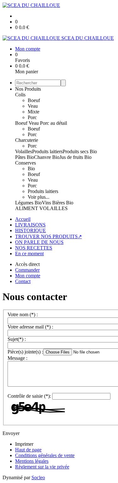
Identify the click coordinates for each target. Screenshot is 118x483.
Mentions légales (31, 461)
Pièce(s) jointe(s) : (25, 351)
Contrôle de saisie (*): (29, 396)
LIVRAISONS (30, 224)
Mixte (33, 111)
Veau (33, 106)
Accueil (23, 219)
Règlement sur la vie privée (42, 466)
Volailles (23, 151)
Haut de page (28, 449)
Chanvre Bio (46, 157)
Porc (32, 117)
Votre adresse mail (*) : (30, 326)
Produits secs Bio (80, 151)
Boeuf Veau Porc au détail (41, 123)
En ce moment (29, 253)
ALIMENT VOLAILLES (41, 208)
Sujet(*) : (17, 339)
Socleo (38, 477)
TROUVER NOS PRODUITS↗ (48, 236)
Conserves (25, 163)
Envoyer (11, 433)
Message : (17, 358)
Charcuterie (26, 140)
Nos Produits (28, 89)
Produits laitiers (47, 151)
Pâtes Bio (24, 157)
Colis (20, 94)
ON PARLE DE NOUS (39, 242)
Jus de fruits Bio (75, 157)
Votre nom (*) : (23, 314)
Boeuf (34, 100)
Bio (31, 168)
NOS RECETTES (33, 248)
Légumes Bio (28, 202)
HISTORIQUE (30, 230)
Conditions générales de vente (45, 455)
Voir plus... (38, 197)
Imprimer (24, 444)
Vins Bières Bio (57, 202)
